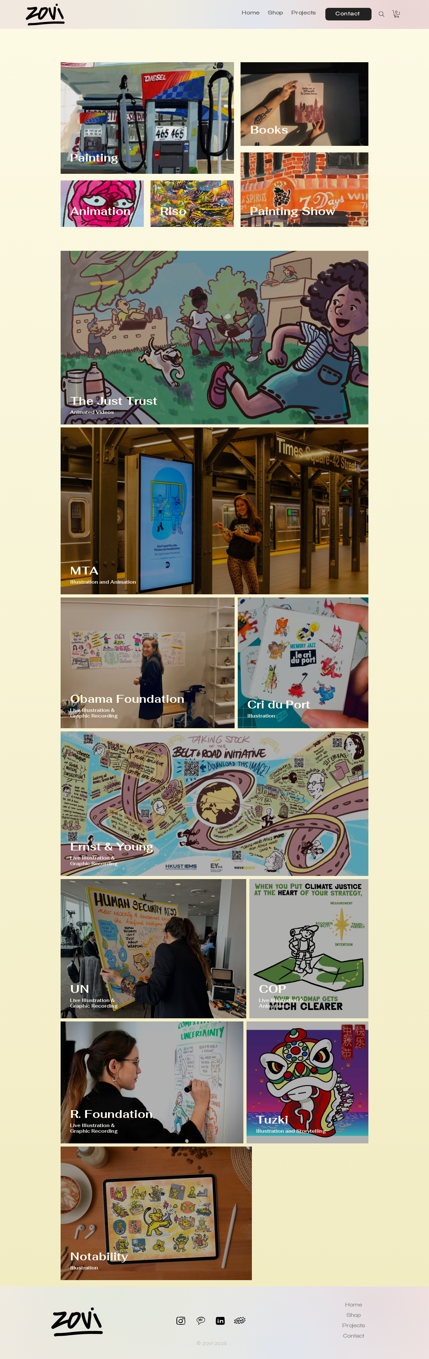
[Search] (381, 14)
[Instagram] (181, 1321)
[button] (396, 14)
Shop (353, 1315)
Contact (353, 1336)
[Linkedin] (220, 1321)
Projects (353, 1326)
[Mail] (201, 1321)
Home (353, 1305)
